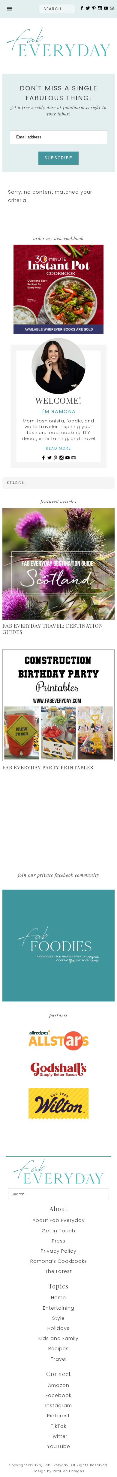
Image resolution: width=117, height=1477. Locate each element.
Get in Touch (58, 1230)
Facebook (58, 1395)
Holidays (58, 1328)
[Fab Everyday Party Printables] (58, 706)
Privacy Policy (58, 1251)
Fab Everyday (58, 42)
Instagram (58, 1405)
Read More (58, 448)
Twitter (59, 1436)
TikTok (58, 1426)
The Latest (58, 1271)
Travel (59, 1359)
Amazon (58, 1385)
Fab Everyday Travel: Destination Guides (52, 628)
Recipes (58, 1348)
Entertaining (58, 1308)
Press (58, 1240)
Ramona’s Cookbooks (58, 1261)
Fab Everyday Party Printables (47, 767)
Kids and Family (58, 1338)
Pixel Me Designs (69, 1471)
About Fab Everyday (58, 1220)
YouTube (58, 1446)
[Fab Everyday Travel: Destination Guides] (58, 564)
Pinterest (58, 1415)
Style (58, 1318)
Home (58, 1297)
